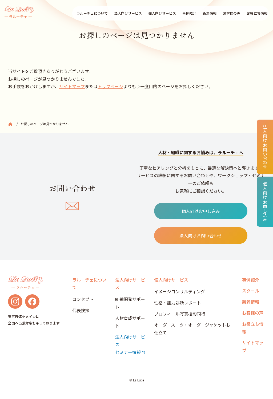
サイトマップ (72, 86)
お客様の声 (231, 13)
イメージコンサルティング (179, 291)
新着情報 (209, 13)
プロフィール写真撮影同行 (179, 314)
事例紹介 (189, 13)
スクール (250, 290)
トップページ (110, 86)
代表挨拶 (80, 310)
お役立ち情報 (257, 13)
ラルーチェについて (92, 13)
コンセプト (83, 299)
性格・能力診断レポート (177, 302)
